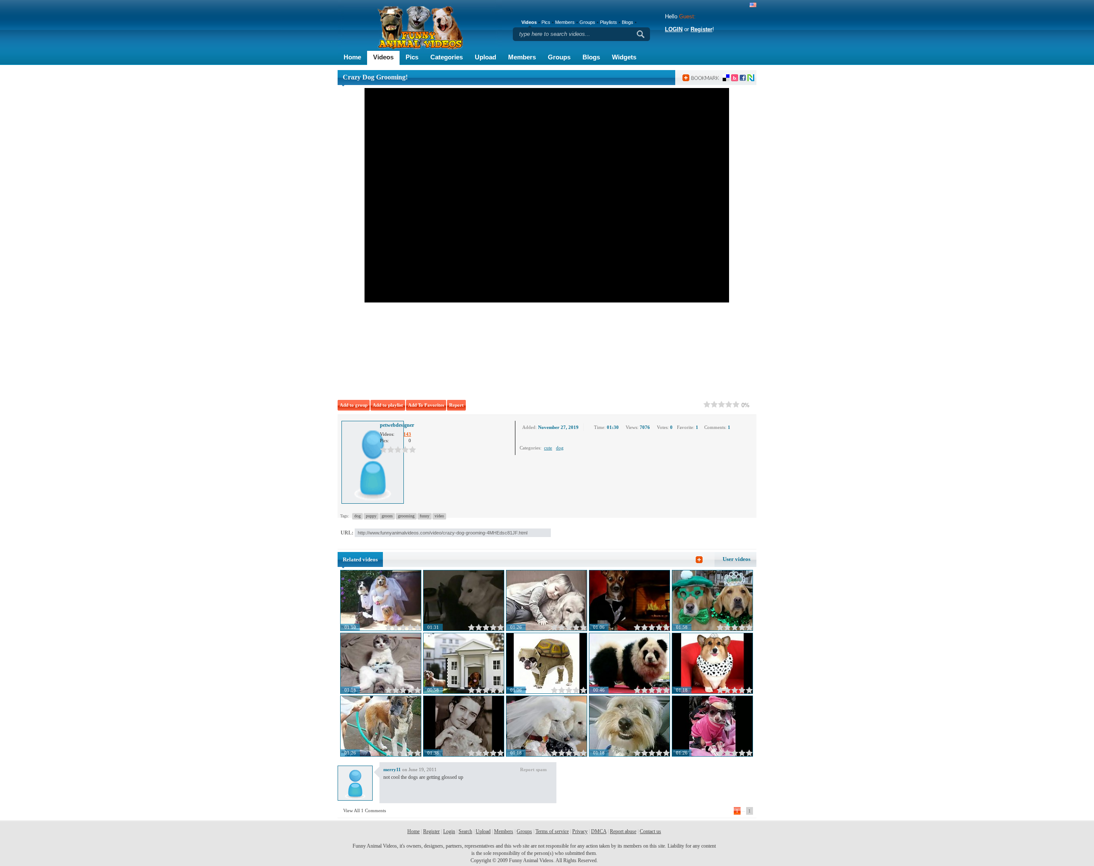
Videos (383, 57)
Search (465, 831)
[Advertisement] (457, 349)
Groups (559, 57)
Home (352, 57)
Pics (412, 57)
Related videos (360, 559)
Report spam (533, 769)
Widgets (624, 57)
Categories (446, 57)
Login (449, 831)
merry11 (392, 769)
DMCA (598, 831)
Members (522, 57)
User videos (736, 559)
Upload (485, 57)
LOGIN (673, 29)
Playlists (608, 22)
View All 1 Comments (364, 810)
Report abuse (623, 831)
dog (560, 447)
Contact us (650, 831)
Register (701, 29)
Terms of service (552, 831)
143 (407, 434)
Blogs (591, 57)
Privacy (580, 831)
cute (548, 447)
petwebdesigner (397, 425)
